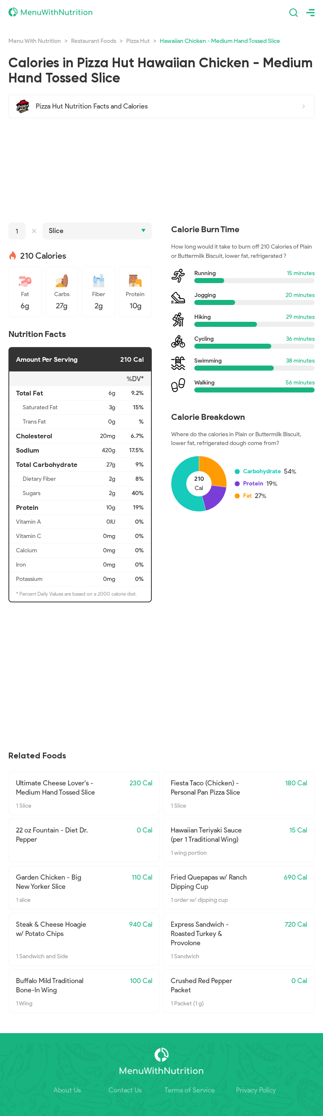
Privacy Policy (256, 1090)
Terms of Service (189, 1090)
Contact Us (125, 1090)
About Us (67, 1090)
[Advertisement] (161, 170)
